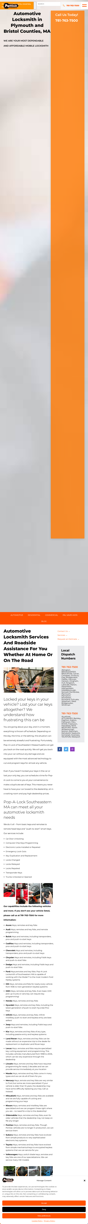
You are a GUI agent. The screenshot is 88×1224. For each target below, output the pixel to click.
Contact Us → (64, 631)
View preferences (44, 1216)
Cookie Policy (37, 1221)
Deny (44, 1209)
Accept (44, 1203)
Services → (62, 635)
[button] (84, 1180)
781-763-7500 (66, 20)
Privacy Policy (49, 1221)
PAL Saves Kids (70, 615)
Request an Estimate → (68, 639)
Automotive (17, 615)
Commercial (51, 615)
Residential (34, 615)
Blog (44, 621)
